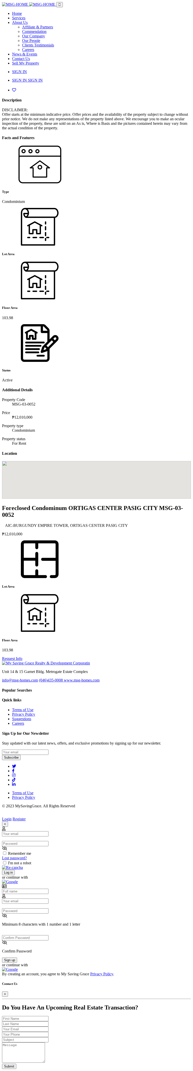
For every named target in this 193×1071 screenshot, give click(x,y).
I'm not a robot (19, 863)
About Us (20, 22)
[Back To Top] (3, 814)
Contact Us (21, 59)
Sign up (9, 960)
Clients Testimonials (38, 45)
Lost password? (14, 858)
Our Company (33, 36)
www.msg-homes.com (82, 680)
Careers (28, 49)
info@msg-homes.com (20, 680)
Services (18, 18)
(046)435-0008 (51, 680)
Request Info (12, 658)
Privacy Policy (23, 714)
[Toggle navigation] (59, 4)
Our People (31, 40)
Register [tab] (19, 819)
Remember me (19, 853)
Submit (9, 1066)
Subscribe (11, 757)
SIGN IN (19, 72)
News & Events (24, 54)
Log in (8, 872)
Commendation (34, 31)
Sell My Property (25, 63)
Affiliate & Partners (37, 27)
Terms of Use (22, 710)
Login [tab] (7, 819)
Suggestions (21, 719)
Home (17, 13)
